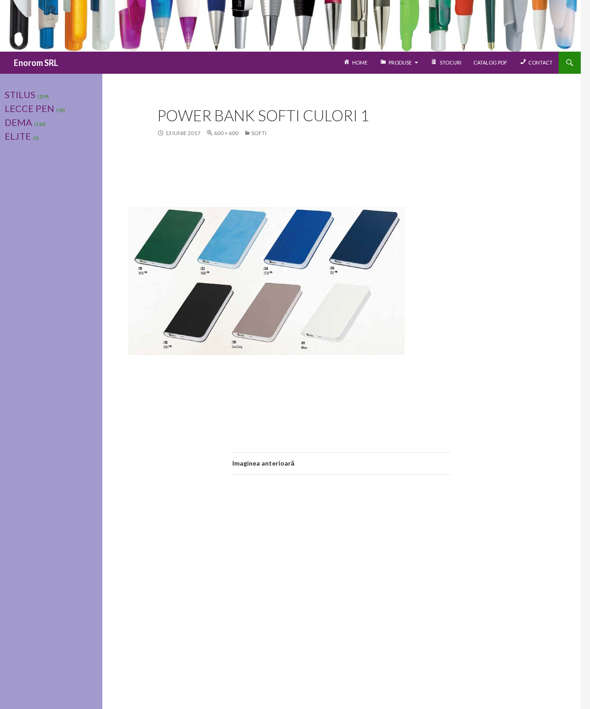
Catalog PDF (490, 62)
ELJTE (18, 136)
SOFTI (258, 133)
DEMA (18, 122)
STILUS (20, 94)
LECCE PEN (29, 108)
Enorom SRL (36, 63)
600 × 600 (226, 133)
